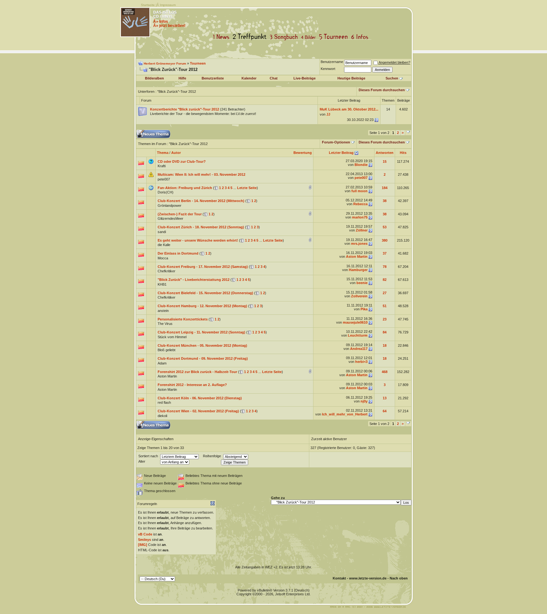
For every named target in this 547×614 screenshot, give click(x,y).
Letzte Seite (247, 188)
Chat (274, 78)
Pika (364, 309)
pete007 (164, 179)
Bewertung (302, 153)
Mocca (163, 258)
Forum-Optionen (336, 142)
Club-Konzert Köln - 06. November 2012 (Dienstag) (200, 398)
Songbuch (285, 37)
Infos (361, 37)
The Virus (165, 324)
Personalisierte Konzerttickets (183, 319)
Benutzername (332, 62)
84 (385, 332)
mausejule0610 (355, 322)
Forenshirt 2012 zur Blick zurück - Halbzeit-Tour (197, 372)
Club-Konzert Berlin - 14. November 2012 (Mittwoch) (201, 201)
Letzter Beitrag (341, 153)
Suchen (392, 78)
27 (385, 293)
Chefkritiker (166, 271)
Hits (403, 153)
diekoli (162, 416)
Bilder (310, 37)
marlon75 (360, 217)
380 (384, 240)
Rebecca (360, 204)
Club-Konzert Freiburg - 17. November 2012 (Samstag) (203, 267)
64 (385, 411)
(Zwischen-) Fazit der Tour (180, 214)
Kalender (249, 78)
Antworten (384, 153)
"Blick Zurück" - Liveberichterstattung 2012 (193, 280)
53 (385, 227)
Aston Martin (357, 256)
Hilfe (182, 78)
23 (385, 319)
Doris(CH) (165, 192)
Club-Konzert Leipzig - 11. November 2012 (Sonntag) (201, 332)
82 (385, 280)
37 (385, 253)
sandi (162, 232)
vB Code (145, 534)
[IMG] (142, 545)
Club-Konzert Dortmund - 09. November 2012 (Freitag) (203, 358)
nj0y (364, 401)
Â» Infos (160, 21)
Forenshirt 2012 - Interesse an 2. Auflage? (192, 385)
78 (385, 267)
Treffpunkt (250, 37)
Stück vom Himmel (172, 337)
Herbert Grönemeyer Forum (165, 63)
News (222, 37)
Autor (176, 153)
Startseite (148, 5)
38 (385, 201)
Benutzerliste (213, 78)
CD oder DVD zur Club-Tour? (182, 161)
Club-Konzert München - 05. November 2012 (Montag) (202, 345)
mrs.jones (359, 243)
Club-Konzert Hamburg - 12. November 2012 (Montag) (202, 306)
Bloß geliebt (166, 350)
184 (384, 188)
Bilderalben (154, 78)
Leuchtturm (358, 335)
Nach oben (399, 578)
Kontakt (339, 578)
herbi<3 (361, 362)
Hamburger (358, 270)
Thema (162, 153)
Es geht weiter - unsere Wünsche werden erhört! (198, 240)
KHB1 (162, 284)
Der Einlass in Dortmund (178, 253)
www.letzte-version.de (368, 578)
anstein (163, 311)
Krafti (162, 166)
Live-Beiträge (304, 78)
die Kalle (164, 245)
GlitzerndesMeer (170, 218)
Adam (162, 363)
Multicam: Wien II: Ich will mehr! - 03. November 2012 (201, 174)
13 (385, 398)
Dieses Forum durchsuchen (382, 90)
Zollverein (359, 296)
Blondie (361, 165)
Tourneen (335, 37)
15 (385, 161)
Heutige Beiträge (351, 78)
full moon (359, 191)
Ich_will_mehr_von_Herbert (345, 414)
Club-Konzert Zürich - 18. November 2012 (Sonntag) (201, 227)
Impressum (168, 5)
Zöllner (362, 230)
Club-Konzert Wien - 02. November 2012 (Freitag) (198, 411)
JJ (328, 114)
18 (385, 345)
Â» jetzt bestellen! (169, 25)
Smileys (144, 539)
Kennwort (328, 69)
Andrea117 (359, 349)
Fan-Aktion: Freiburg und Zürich (185, 188)
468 (384, 372)
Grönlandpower (169, 205)
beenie (362, 283)
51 (385, 306)
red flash (164, 402)
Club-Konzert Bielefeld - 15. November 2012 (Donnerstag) (205, 293)
